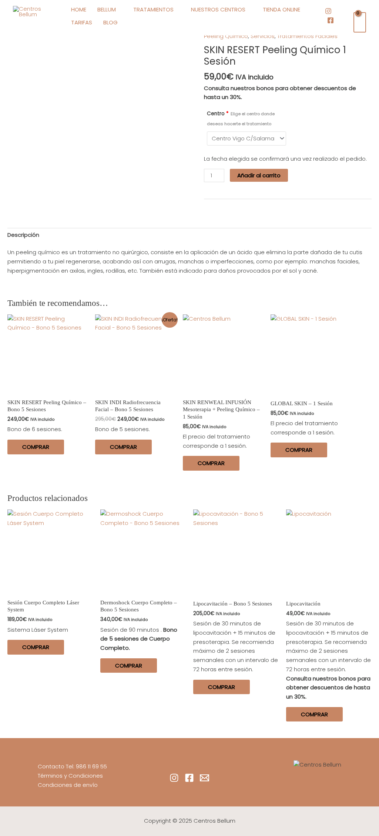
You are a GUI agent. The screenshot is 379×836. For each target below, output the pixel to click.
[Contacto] (204, 777)
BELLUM (106, 9)
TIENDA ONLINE (281, 9)
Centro (241, 118)
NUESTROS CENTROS (218, 9)
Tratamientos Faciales (307, 36)
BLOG (110, 22)
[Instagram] (328, 11)
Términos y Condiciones (70, 775)
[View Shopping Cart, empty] (359, 22)
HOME (78, 9)
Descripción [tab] (23, 235)
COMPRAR (35, 447)
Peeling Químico (226, 36)
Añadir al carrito (259, 175)
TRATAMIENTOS (153, 9)
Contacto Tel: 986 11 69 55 (72, 766)
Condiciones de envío (68, 785)
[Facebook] (330, 20)
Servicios (263, 36)
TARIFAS (81, 22)
